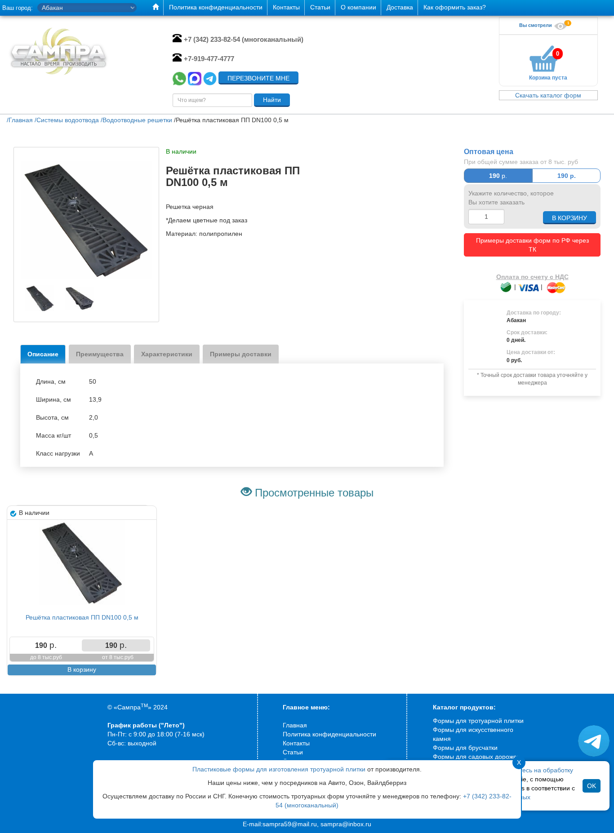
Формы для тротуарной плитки (478, 720)
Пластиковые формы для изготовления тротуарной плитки (278, 769)
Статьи (293, 752)
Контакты (296, 743)
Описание (42, 354)
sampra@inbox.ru (345, 824)
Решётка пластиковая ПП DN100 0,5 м (82, 617)
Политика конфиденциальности (329, 734)
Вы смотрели (536, 25)
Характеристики (166, 354)
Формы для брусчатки (465, 747)
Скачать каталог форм (548, 95)
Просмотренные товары (314, 493)
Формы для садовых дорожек (476, 756)
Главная (295, 725)
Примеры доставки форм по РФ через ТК (532, 245)
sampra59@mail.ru (290, 824)
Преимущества (100, 354)
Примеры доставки (240, 354)
